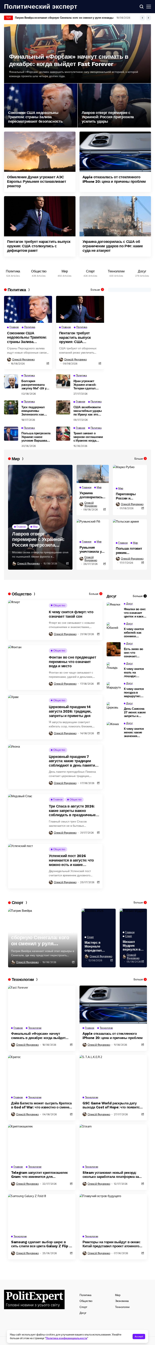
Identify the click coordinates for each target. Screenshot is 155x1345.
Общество (86, 1301)
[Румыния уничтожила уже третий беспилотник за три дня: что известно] (92, 528)
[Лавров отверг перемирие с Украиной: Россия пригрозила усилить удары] (114, 105)
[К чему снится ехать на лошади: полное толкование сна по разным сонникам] (114, 669)
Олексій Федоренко (23, 359)
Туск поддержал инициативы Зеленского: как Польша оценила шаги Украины (33, 410)
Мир (117, 1295)
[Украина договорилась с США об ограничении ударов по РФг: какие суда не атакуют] (115, 216)
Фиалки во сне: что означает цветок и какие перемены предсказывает (135, 612)
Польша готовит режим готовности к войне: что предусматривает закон (130, 550)
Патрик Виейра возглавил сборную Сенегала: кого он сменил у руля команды (64, 17)
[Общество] (39, 272)
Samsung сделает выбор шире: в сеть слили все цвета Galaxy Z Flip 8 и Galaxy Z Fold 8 (41, 1244)
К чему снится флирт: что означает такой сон (71, 614)
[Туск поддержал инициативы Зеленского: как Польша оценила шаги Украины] (11, 407)
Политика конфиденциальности (66, 1338)
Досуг (83, 1312)
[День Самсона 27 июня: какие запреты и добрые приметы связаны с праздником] (114, 709)
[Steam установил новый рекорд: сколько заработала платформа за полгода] (113, 1143)
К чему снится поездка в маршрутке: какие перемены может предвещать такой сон (134, 692)
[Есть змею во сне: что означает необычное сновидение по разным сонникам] (114, 649)
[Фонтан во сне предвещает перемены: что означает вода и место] (27, 667)
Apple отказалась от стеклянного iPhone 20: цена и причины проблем (114, 179)
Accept (139, 1336)
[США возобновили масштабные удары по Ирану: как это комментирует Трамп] (63, 407)
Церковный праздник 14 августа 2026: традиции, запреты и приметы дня (70, 711)
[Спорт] (90, 272)
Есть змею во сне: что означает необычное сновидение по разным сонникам (134, 652)
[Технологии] (116, 272)
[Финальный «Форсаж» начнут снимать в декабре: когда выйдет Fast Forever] (41, 1005)
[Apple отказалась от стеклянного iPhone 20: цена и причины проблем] (115, 152)
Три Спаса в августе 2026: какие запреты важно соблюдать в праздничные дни (72, 810)
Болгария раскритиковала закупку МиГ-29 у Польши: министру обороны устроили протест (35, 384)
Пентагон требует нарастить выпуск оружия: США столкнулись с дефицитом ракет (38, 245)
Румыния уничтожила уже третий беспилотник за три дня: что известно (93, 549)
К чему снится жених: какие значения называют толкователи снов (134, 732)
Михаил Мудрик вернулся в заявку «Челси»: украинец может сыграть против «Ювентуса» (132, 946)
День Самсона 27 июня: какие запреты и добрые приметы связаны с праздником (135, 712)
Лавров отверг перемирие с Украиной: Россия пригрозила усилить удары (108, 116)
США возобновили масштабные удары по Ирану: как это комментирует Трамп (88, 410)
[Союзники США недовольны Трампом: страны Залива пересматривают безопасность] (41, 105)
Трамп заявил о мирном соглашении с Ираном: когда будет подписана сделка (88, 436)
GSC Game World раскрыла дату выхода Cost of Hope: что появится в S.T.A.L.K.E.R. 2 (112, 1105)
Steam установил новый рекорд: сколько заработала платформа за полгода (111, 1175)
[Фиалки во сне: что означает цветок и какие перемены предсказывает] (114, 609)
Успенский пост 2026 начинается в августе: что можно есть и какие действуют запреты (71, 860)
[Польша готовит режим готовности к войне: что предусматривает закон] (130, 529)
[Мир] (64, 272)
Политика (85, 1295)
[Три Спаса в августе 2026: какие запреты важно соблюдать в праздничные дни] (27, 816)
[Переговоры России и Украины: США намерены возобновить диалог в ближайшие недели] (130, 474)
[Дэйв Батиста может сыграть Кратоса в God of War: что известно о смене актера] (41, 1074)
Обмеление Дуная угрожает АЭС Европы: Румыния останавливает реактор (36, 181)
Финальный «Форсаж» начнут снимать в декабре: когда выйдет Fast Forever (68, 60)
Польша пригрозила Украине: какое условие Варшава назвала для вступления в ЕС (35, 436)
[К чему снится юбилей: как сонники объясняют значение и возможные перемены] (114, 629)
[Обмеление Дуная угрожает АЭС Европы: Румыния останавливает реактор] (39, 152)
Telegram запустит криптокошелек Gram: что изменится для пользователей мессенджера (39, 1175)
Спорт (83, 1307)
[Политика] (13, 272)
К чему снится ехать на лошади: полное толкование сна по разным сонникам (135, 672)
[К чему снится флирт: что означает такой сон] (27, 620)
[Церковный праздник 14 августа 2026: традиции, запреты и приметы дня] (27, 717)
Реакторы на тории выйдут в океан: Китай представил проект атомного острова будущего (111, 1244)
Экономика (122, 1301)
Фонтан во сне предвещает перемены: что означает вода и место (72, 661)
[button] (142, 17)
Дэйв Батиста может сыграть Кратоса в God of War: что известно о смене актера (41, 1105)
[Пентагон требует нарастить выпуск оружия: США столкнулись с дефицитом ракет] (39, 216)
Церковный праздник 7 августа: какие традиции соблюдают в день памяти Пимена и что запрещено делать (72, 761)
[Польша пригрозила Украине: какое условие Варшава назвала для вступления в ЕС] (11, 434)
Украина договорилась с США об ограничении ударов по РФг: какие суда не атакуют (113, 245)
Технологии (122, 1307)
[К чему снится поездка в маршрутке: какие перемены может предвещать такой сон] (114, 689)
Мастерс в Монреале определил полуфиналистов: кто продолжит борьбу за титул (99, 946)
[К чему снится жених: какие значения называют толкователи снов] (114, 729)
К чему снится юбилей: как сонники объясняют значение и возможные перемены (134, 632)
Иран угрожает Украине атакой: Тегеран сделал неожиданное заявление (84, 384)
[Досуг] (142, 272)
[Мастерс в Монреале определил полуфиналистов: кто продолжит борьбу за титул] (99, 921)
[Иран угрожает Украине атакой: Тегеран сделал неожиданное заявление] (63, 381)
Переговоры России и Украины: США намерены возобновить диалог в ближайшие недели (128, 496)
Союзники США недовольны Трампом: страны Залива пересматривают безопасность (35, 116)
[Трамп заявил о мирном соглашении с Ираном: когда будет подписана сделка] (63, 434)
